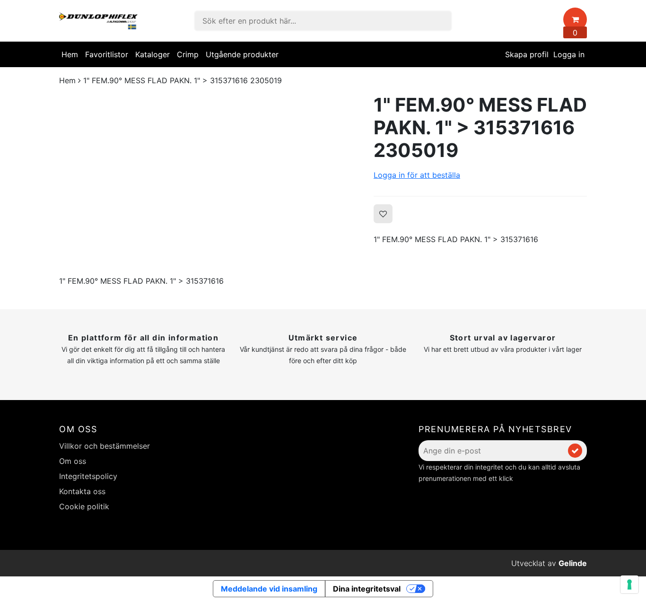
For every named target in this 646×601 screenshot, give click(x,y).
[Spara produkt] (383, 213)
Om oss (72, 461)
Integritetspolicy (88, 476)
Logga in (569, 54)
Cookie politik (84, 506)
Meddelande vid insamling (269, 588)
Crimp (188, 54)
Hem (69, 54)
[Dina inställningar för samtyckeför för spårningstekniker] (629, 584)
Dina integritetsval (367, 588)
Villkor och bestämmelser (104, 446)
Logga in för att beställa (417, 175)
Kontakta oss (82, 491)
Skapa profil (527, 54)
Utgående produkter (242, 54)
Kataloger (152, 54)
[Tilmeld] (575, 450)
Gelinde (573, 563)
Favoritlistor (106, 54)
